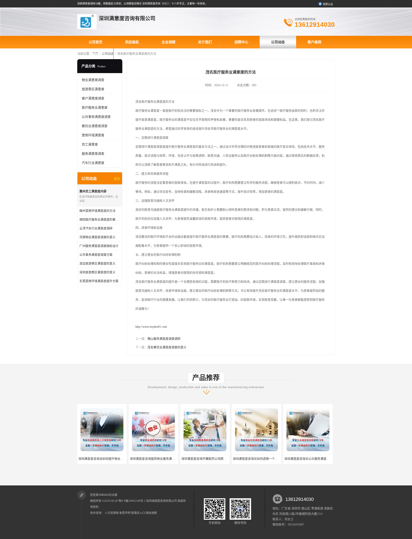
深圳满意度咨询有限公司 (161, 500)
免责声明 (124, 512)
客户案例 (314, 42)
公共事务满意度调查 (96, 117)
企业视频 (168, 42)
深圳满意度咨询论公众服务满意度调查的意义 (284, 458)
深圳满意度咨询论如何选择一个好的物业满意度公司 (237, 458)
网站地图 (151, 512)
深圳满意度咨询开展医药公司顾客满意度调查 (181, 458)
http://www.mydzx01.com (151, 326)
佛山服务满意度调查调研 (163, 338)
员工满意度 (90, 144)
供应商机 (132, 42)
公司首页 (95, 42)
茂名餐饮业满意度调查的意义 (166, 347)
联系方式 (95, 55)
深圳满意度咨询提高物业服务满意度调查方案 (130, 458)
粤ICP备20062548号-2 (131, 500)
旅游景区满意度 (93, 89)
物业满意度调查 (93, 80)
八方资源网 (112, 512)
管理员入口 (138, 512)
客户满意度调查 (93, 98)
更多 (117, 178)
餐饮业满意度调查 (95, 126)
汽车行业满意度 (93, 163)
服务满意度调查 (93, 153)
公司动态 (278, 42)
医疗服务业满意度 (95, 107)
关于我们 (205, 42)
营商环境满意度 (93, 135)
